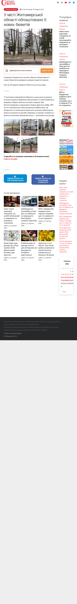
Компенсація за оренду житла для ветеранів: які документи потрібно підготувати (29, 249)
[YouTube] (66, 2)
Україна (62, 29)
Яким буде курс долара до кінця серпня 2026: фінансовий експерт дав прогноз (11, 249)
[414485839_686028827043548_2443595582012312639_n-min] (12, 127)
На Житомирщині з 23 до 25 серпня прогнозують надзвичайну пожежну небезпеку (65, 246)
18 (63, 280)
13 (67, 277)
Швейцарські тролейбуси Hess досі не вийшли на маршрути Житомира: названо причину (29, 215)
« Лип (64, 292)
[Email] (62, 2)
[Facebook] (69, 2)
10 (62, 277)
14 (69, 277)
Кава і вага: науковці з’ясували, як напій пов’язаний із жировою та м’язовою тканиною (11, 216)
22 (71, 280)
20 (67, 280)
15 (71, 277)
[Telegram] (73, 2)
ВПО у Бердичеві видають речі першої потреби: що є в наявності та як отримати (46, 213)
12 (65, 277)
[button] (58, 2)
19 (65, 280)
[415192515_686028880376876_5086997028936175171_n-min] (46, 127)
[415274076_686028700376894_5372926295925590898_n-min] (29, 144)
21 (69, 280)
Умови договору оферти (13, 333)
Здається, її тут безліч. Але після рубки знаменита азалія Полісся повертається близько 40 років (46, 249)
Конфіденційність (10, 336)
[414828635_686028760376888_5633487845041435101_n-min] (29, 127)
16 (72, 277)
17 (62, 280)
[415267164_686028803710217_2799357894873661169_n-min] (12, 144)
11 (63, 277)
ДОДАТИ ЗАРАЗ (47, 70)
